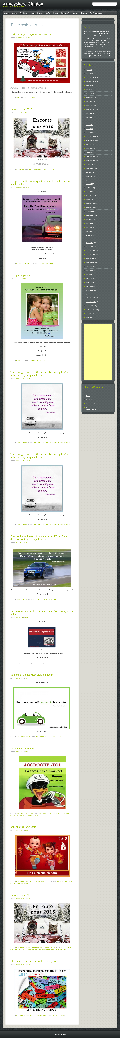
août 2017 (89, 172)
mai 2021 (89, 117)
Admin (28, 37)
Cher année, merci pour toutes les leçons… (34, 961)
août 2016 (89, 219)
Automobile (52, 663)
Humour (84, 13)
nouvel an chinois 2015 (23, 827)
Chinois (86, 36)
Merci (62, 1015)
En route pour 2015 (21, 895)
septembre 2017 (91, 168)
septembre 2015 (91, 262)
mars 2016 (89, 239)
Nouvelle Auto (46, 949)
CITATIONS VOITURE (26, 263)
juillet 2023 (89, 74)
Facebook (89, 400)
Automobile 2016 (37, 169)
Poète (102, 47)
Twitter (88, 396)
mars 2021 (89, 125)
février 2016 (89, 243)
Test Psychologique (96, 13)
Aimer (89, 31)
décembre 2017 (91, 156)
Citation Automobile (21, 599)
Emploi (92, 40)
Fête (26, 949)
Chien (15, 949)
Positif (55, 13)
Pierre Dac (97, 47)
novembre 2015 (91, 254)
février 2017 (89, 195)
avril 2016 (89, 235)
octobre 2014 (90, 306)
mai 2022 (89, 93)
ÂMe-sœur (97, 55)
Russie (109, 51)
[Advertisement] (98, 352)
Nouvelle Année (36, 949)
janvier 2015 (90, 294)
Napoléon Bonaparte (89, 44)
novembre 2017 (91, 160)
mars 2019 (89, 133)
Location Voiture (47, 599)
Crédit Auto (46, 169)
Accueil (6, 13)
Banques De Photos (45, 736)
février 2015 (89, 290)
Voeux (26, 883)
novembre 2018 (91, 136)
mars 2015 (89, 286)
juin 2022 (89, 89)
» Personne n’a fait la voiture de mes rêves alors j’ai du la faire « (41, 612)
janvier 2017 (90, 199)
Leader (34, 663)
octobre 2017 (90, 164)
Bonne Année (20, 169)
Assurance (32, 360)
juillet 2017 (89, 176)
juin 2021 (89, 113)
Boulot (53, 813)
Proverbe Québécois (102, 49)
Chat (11, 949)
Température (54, 949)
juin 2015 (89, 274)
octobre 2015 (90, 258)
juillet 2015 (89, 270)
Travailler (98, 53)
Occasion (54, 442)
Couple (92, 38)
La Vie (48, 13)
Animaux (75, 13)
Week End (52, 947)
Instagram (89, 392)
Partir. (29, 97)
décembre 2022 (91, 77)
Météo (29, 949)
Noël (17, 97)
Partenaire (102, 44)
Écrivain (106, 55)
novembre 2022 (91, 81)
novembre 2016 (91, 207)
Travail (31, 813)
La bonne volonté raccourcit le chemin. (32, 674)
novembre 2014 (91, 302)
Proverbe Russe (88, 51)
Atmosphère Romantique (93, 404)
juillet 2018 (89, 148)
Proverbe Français (93, 49)
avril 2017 (89, 188)
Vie (85, 56)
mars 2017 (89, 192)
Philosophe (88, 46)
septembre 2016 (91, 215)
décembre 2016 (91, 203)
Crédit (42, 263)
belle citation (19, 360)
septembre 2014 (91, 310)
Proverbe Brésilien (25, 736)
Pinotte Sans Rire (91, 409)
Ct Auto (21, 883)
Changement (40, 442)
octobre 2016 (90, 211)
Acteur (85, 31)
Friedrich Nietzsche (94, 42)
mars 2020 (89, 129)
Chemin (53, 736)
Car (57, 663)
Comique (103, 35)
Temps (60, 949)
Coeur (96, 36)
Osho (96, 44)
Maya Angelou (49, 263)
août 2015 (89, 266)
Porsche (60, 663)
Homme (102, 42)
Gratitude (57, 1015)
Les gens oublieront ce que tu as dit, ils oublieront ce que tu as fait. (40, 182)
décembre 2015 (91, 251)
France (86, 42)
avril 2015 (89, 282)
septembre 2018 (91, 140)
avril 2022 (89, 97)
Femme (98, 40)
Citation (91, 36)
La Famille (37, 881)
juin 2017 (89, 180)
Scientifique (87, 53)
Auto (25, 97)
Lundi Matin (30, 815)
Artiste (87, 33)
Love (108, 42)
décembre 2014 (91, 298)
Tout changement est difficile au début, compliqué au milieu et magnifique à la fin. (39, 373)
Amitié (32, 13)
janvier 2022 (90, 105)
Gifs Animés (65, 13)
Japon (44, 360)
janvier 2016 (90, 247)
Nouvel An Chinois (45, 881)
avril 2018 (89, 152)
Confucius (86, 38)
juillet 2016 (89, 223)
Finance (104, 40)
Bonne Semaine (46, 813)
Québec (96, 51)
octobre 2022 (90, 85)
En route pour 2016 (21, 109)
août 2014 (89, 313)
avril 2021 (89, 121)
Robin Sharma (62, 442)
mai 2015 (89, 278)
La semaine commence (23, 748)
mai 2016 (89, 231)
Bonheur (40, 13)
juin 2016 (89, 227)
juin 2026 (89, 70)
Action (18, 663)
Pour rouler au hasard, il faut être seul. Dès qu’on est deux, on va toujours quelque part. (39, 537)
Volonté (58, 736)
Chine (106, 33)
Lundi (24, 815)
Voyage (34, 97)
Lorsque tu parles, (20, 275)
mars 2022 (89, 101)
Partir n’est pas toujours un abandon (30, 34)
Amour (14, 13)
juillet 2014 (89, 317)
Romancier (102, 51)
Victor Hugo (106, 53)
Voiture (52, 169)
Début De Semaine (61, 813)
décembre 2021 (91, 109)
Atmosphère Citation (23, 3)
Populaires (23, 13)
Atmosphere (64, 947)
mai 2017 (89, 184)
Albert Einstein (95, 31)
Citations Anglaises (91, 407)
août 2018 (89, 144)
